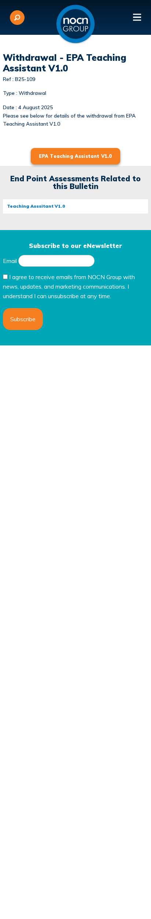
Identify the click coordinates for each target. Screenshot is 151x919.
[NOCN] (75, 24)
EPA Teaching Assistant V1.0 (75, 156)
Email (10, 260)
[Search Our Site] (17, 17)
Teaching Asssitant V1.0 (36, 206)
